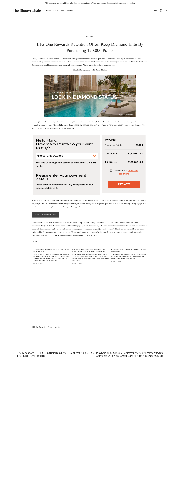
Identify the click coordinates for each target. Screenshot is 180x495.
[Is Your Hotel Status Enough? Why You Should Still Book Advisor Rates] (129, 245)
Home (48, 10)
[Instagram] (160, 10)
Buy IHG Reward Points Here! (45, 215)
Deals (87, 37)
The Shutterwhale (27, 10)
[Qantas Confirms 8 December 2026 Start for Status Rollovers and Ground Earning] (51, 245)
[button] (144, 241)
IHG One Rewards (38, 327)
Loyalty (57, 327)
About (55, 10)
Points (50, 327)
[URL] (166, 10)
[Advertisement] (90, 304)
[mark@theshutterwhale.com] (155, 10)
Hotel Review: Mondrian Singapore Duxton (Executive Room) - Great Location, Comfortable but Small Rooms (88, 250)
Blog (62, 10)
